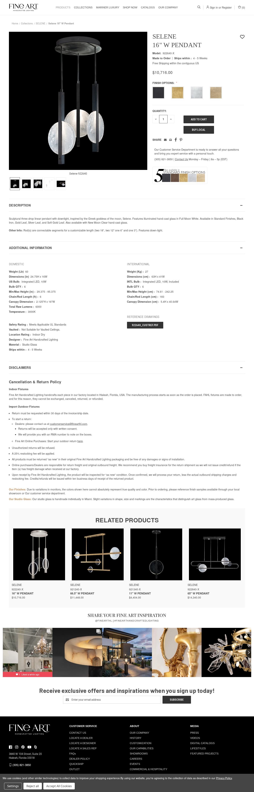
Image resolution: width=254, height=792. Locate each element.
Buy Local (198, 129)
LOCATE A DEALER (81, 737)
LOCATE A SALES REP (83, 748)
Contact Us (181, 159)
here (80, 441)
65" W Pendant (198, 593)
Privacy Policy (224, 778)
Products (63, 7)
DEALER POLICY (79, 758)
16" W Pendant (22, 593)
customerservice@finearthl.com (68, 424)
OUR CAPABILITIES (141, 748)
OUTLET (74, 769)
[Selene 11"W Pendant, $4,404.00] (156, 554)
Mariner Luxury (107, 7)
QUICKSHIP (76, 763)
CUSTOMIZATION (140, 743)
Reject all (32, 786)
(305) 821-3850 (163, 159)
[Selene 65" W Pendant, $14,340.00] (215, 554)
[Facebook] (175, 140)
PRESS (194, 732)
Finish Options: (163, 83)
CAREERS (136, 758)
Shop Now (130, 7)
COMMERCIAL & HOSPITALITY (148, 769)
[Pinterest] (181, 140)
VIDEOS (195, 737)
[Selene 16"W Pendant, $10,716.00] (39, 554)
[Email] (165, 140)
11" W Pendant (140, 593)
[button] (127, 205)
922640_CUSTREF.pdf (145, 325)
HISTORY (135, 737)
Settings (13, 786)
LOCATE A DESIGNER (82, 743)
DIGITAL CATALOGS (202, 743)
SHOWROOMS (139, 753)
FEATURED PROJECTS (204, 753)
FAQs (72, 753)
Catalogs (148, 7)
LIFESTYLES (198, 748)
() (243, 7)
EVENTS (135, 763)
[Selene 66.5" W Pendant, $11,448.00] (97, 554)
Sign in (214, 7)
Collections (83, 7)
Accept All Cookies (59, 786)
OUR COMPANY (168, 7)
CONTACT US (77, 732)
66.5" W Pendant (82, 593)
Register (227, 7)
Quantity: (159, 111)
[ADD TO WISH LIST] (242, 37)
